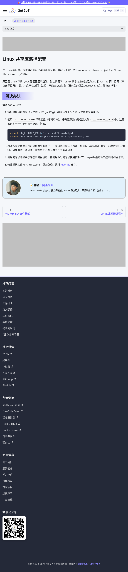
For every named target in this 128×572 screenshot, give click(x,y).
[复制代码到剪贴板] (121, 132)
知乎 (4, 360)
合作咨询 (7, 481)
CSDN (5, 354)
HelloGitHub (9, 424)
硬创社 (6, 442)
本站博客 (7, 290)
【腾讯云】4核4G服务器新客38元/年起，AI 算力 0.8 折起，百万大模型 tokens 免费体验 (64, 2)
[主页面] (5, 20)
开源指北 (7, 303)
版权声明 (7, 493)
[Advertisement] (64, 44)
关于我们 (7, 462)
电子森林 (7, 436)
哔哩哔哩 (7, 373)
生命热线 (7, 499)
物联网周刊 (8, 328)
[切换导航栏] (4, 10)
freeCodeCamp (11, 411)
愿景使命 (7, 468)
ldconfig (65, 164)
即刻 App (7, 379)
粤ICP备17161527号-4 (89, 563)
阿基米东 (48, 185)
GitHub (6, 385)
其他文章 (7, 322)
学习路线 (7, 297)
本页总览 (10, 28)
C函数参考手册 (10, 334)
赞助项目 (7, 487)
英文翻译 (7, 309)
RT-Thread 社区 (11, 405)
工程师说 (7, 315)
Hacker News (10, 430)
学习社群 (7, 474)
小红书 (6, 366)
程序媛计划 (8, 417)
